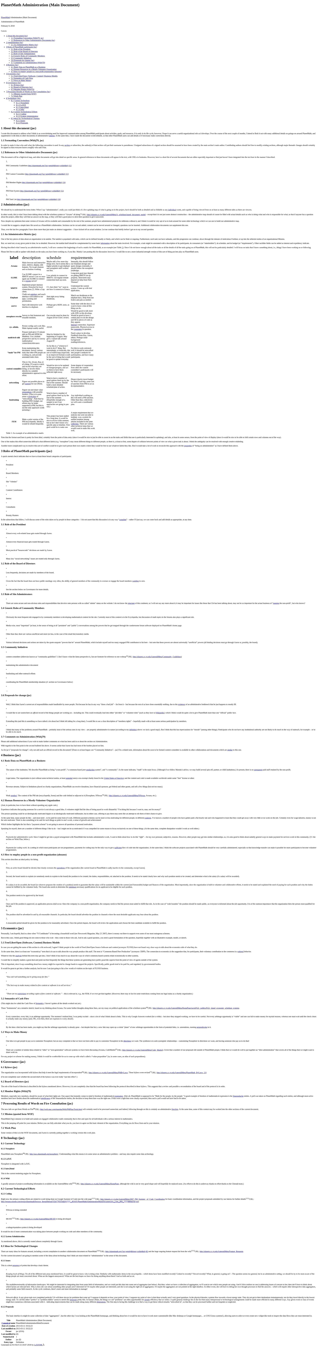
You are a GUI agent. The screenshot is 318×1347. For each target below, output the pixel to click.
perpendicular (202, 1027)
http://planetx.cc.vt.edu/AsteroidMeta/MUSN (38, 1219)
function (175, 1109)
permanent (258, 770)
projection (32, 396)
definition (133, 730)
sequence (16, 1265)
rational (241, 951)
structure (131, 603)
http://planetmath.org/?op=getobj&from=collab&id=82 (126, 1251)
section (67, 145)
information (105, 243)
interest (52, 136)
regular (28, 281)
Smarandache (238, 1096)
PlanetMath (5, 17)
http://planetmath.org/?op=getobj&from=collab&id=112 (50, 166)
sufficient (118, 848)
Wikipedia (160, 713)
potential (69, 778)
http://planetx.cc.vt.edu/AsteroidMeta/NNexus (127, 795)
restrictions (22, 994)
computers (78, 329)
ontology (33, 294)
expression (119, 1096)
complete (122, 520)
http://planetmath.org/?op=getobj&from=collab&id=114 (42, 191)
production (90, 770)
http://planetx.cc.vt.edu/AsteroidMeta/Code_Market (142, 1050)
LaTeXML (38, 1345)
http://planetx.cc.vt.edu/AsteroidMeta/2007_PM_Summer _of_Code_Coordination (132, 1199)
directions (127, 1041)
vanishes (135, 581)
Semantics (40, 1003)
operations (61, 868)
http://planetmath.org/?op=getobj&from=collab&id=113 (47, 174)
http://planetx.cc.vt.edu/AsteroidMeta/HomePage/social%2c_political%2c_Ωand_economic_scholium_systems (196, 1008)
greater (147, 1300)
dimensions (101, 1302)
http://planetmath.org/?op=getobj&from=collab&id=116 (43, 182)
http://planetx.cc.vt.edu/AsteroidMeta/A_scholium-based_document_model (116, 215)
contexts (148, 818)
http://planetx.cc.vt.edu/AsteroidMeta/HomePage (100, 1184)
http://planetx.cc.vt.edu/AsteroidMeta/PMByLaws (108, 1073)
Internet (74, 325)
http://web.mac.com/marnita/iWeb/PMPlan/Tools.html (61, 1109)
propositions (27, 392)
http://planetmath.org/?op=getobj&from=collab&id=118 (38, 199)
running (276, 603)
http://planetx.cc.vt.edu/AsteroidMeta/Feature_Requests (221, 1251)
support (28, 384)
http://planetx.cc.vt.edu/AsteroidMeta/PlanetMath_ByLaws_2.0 (181, 1073)
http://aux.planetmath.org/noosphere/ (44, 1154)
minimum (72, 887)
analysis (18, 956)
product (14, 795)
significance (45, 1098)
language (73, 1300)
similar (230, 750)
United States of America (114, 778)
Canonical (6, 1323)
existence (181, 704)
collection (75, 424)
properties (188, 446)
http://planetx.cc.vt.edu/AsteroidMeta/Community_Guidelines (157, 657)
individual (172, 210)
